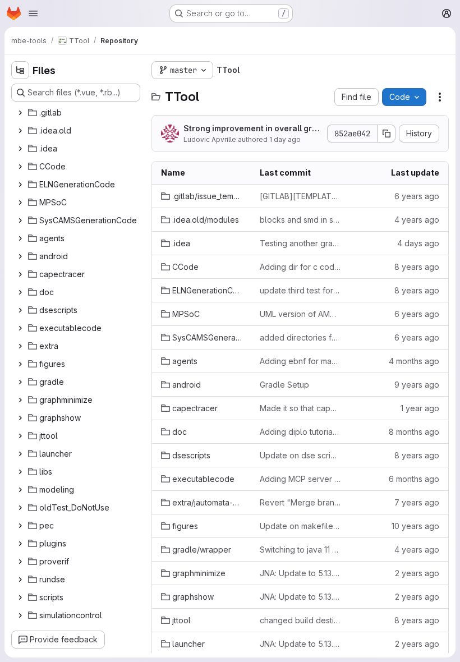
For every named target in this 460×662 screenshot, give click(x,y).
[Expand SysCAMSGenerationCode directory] (20, 220)
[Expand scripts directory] (20, 597)
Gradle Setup (284, 384)
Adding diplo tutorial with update (300, 431)
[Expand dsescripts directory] (20, 310)
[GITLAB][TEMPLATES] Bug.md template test (300, 196)
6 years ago (416, 196)
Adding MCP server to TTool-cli (300, 479)
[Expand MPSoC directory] (20, 202)
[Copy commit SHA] (386, 133)
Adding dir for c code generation (300, 267)
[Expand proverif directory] (20, 561)
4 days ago (418, 243)
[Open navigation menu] (33, 13)
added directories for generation (300, 337)
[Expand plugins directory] (20, 543)
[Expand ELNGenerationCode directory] (20, 184)
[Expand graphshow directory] (20, 418)
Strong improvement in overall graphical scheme (250, 128)
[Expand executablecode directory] (20, 328)
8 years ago (416, 267)
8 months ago (414, 431)
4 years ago (416, 219)
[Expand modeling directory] (20, 490)
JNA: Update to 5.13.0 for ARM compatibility (300, 573)
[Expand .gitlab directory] (20, 112)
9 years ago (416, 384)
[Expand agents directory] (20, 238)
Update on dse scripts (300, 455)
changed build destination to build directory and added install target (300, 620)
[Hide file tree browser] (20, 70)
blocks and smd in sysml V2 (300, 219)
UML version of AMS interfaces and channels (300, 314)
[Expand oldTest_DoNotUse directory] (20, 507)
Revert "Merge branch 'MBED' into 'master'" (300, 502)
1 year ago (420, 408)
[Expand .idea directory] (20, 148)
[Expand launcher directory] (20, 454)
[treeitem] (76, 113)
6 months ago (414, 479)
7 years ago (416, 502)
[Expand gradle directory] (20, 382)
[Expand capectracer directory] (20, 274)
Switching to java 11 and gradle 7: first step (300, 549)
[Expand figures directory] (20, 364)
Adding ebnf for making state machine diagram (300, 361)
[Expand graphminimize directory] (20, 400)
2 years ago (417, 573)
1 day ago (285, 139)
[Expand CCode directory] (20, 166)
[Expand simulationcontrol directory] (20, 615)
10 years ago (415, 526)
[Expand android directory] (20, 256)
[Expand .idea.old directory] (20, 130)
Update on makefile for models (300, 526)
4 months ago (414, 361)
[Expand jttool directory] (20, 436)
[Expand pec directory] (20, 525)
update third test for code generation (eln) (300, 290)
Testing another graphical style (300, 243)
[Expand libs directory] (20, 472)
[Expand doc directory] (20, 292)
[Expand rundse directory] (20, 579)
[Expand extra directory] (20, 346)
